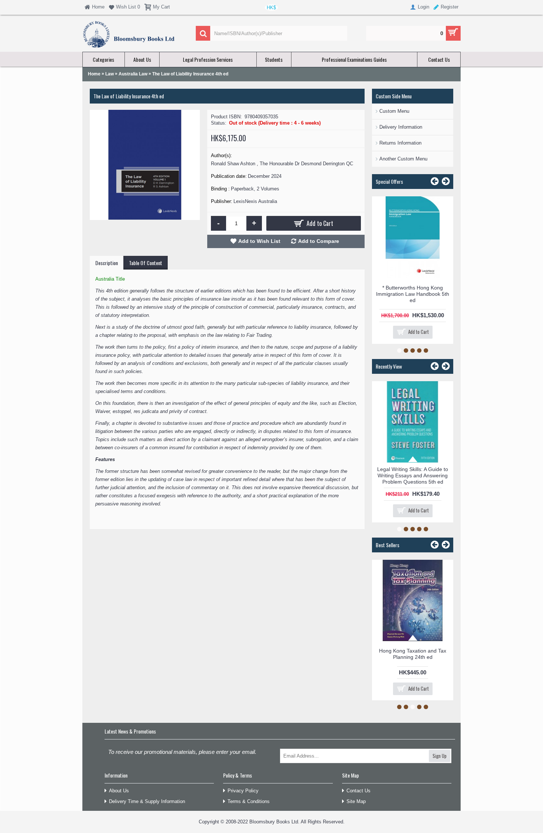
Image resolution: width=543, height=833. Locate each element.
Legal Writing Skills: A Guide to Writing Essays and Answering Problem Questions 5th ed (412, 475)
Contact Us (358, 790)
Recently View (389, 366)
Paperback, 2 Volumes (255, 189)
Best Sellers (387, 545)
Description (106, 263)
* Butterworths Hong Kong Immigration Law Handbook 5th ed (412, 294)
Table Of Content (145, 263)
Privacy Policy (243, 790)
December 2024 (264, 176)
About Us (119, 790)
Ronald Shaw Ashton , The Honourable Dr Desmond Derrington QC (282, 163)
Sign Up (440, 755)
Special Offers (389, 181)
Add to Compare (318, 241)
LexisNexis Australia (255, 201)
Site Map (356, 801)
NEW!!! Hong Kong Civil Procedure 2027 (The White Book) (415, 572)
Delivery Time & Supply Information (147, 801)
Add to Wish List (259, 241)
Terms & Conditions (249, 801)
